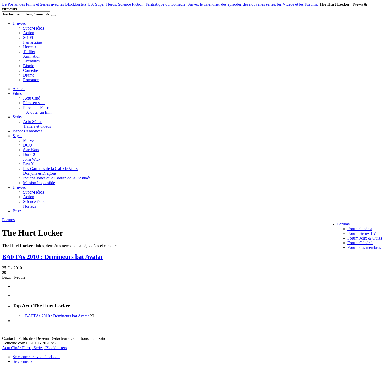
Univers (19, 23)
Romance (31, 80)
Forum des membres (364, 247)
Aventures (31, 61)
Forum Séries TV (361, 233)
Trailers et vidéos (37, 126)
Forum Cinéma (359, 228)
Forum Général (360, 243)
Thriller (29, 51)
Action (28, 33)
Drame (28, 75)
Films (17, 93)
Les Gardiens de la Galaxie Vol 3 (50, 168)
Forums (343, 224)
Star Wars (31, 150)
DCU (27, 145)
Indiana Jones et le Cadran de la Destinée (57, 178)
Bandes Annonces (27, 131)
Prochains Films (36, 107)
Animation (31, 56)
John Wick (31, 159)
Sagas (17, 135)
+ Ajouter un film (37, 112)
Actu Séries (32, 121)
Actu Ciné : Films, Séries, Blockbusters (34, 348)
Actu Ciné (31, 98)
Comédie (30, 70)
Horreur (29, 47)
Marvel (29, 140)
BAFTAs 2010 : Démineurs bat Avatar (52, 256)
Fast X (28, 164)
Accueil (19, 88)
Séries (17, 117)
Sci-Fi (28, 37)
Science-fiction (35, 201)
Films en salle (34, 103)
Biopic (28, 65)
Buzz (17, 211)
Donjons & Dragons (39, 173)
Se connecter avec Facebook (36, 356)
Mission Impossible (39, 182)
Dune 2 (29, 154)
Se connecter (23, 361)
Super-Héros (33, 28)
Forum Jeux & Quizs (364, 238)
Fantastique (32, 42)
